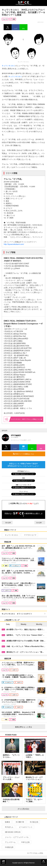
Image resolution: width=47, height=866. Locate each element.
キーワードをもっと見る (35, 853)
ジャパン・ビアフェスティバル (17, 837)
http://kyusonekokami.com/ (14, 244)
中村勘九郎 (9, 847)
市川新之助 (34, 822)
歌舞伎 (7, 822)
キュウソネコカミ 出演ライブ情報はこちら (25, 419)
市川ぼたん (9, 827)
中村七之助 (25, 842)
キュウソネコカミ (8, 65)
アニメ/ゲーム (10, 842)
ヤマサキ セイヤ (30, 535)
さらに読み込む (23, 808)
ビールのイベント (26, 827)
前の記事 (8, 522)
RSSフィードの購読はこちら (24, 454)
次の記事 (39, 522)
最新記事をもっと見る (23, 727)
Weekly (23, 624)
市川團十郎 (20, 822)
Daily (8, 624)
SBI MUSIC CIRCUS (12, 832)
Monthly (39, 624)
